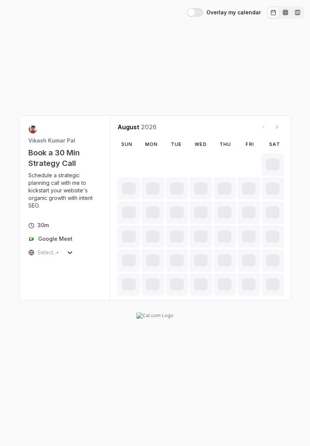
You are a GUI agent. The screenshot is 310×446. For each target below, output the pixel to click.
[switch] (195, 12)
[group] (285, 12)
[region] (64, 190)
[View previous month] (263, 127)
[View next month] (277, 127)
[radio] (273, 12)
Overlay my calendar (233, 12)
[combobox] (38, 252)
